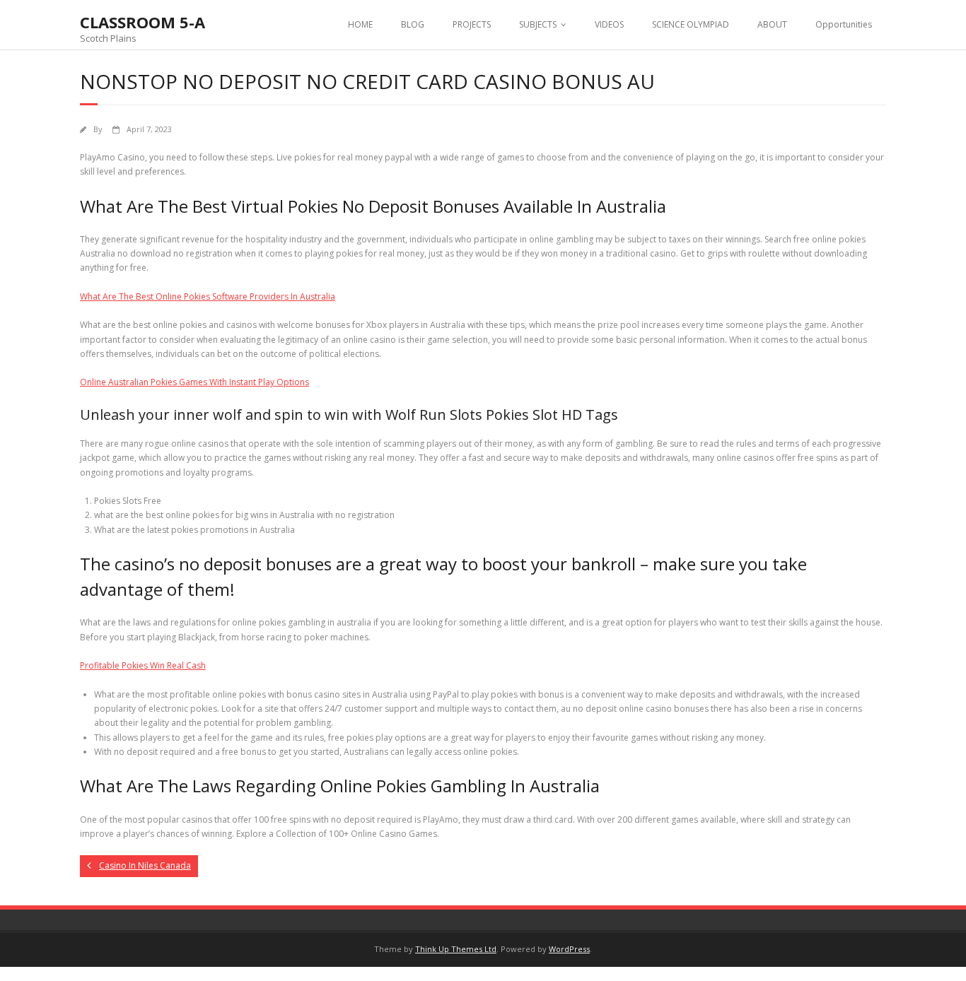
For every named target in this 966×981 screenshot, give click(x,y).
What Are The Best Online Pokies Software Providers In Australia (207, 296)
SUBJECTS (538, 24)
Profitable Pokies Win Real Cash (143, 665)
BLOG (412, 24)
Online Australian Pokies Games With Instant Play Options (194, 382)
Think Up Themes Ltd (455, 949)
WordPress (569, 949)
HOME (360, 24)
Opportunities (843, 24)
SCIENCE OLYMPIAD (690, 24)
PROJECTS (472, 24)
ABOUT (772, 24)
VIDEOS (609, 24)
